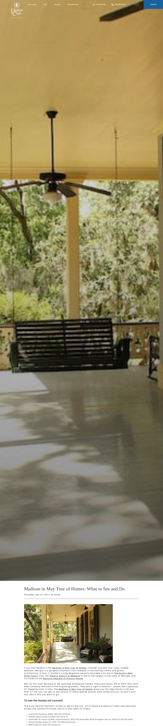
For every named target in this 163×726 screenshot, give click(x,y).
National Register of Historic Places (63, 678)
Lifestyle (57, 4)
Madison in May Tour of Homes (69, 668)
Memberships (73, 4)
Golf (45, 4)
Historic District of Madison (65, 676)
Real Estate (31, 4)
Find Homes (101, 4)
